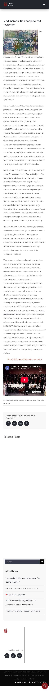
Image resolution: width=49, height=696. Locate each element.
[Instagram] (13, 655)
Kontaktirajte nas (38, 682)
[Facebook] (6, 655)
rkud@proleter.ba (15, 650)
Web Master (10, 400)
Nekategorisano (30, 400)
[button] (45, 686)
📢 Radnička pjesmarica (16, 594)
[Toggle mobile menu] (44, 4)
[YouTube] (19, 655)
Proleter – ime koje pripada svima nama (23, 611)
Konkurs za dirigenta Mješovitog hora (22, 588)
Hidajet (7, 675)
